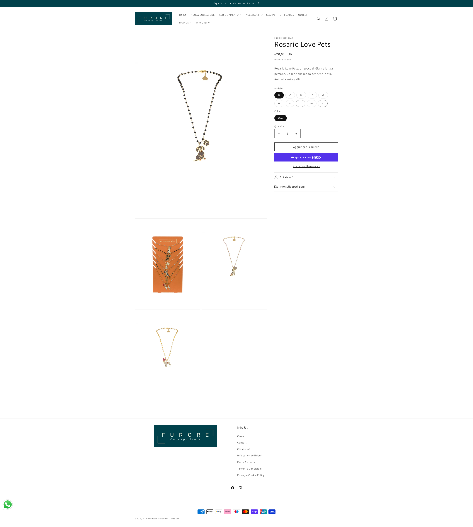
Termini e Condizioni (249, 468)
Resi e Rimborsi (246, 462)
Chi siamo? (243, 449)
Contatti (242, 442)
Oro (280, 118)
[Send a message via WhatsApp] (7, 504)
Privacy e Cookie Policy (250, 475)
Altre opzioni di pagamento (306, 166)
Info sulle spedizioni (249, 455)
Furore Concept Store (152, 518)
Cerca (240, 436)
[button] (230, 15)
